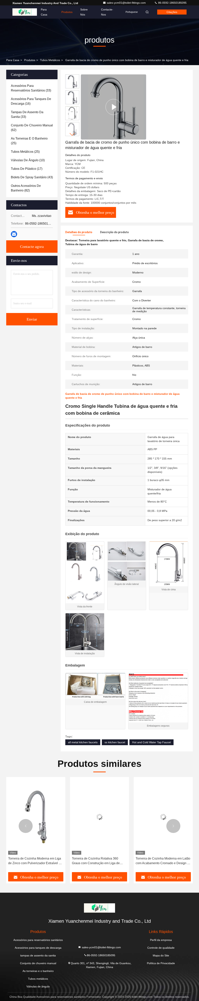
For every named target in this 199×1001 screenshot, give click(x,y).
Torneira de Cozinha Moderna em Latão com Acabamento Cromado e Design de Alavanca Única (99, 861)
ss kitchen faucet (115, 742)
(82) (26, 188)
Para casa (44, 12)
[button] (72, 134)
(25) (29, 141)
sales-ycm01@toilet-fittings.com (127, 2)
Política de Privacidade (161, 963)
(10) (28, 160)
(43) (32, 177)
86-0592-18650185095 (172, 2)
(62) (32, 128)
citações (172, 12)
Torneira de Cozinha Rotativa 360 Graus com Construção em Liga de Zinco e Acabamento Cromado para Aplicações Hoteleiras (32, 861)
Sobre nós (84, 12)
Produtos (66, 12)
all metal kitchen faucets (83, 742)
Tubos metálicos (50, 60)
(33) (31, 88)
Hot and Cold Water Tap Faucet (151, 742)
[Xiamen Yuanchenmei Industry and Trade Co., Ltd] (24, 12)
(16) (31, 101)
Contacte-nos (107, 12)
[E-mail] (14, 234)
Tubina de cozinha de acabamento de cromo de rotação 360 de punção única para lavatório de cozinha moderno (162, 861)
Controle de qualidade (161, 947)
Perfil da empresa (161, 940)
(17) (26, 168)
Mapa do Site (161, 955)
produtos (29, 60)
